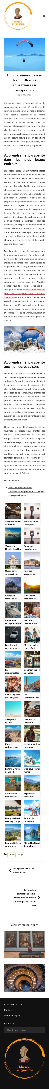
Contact (8, 1010)
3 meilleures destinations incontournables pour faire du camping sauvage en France (26, 491)
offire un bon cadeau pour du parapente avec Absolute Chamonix (24, 293)
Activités (11, 855)
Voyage (20, 855)
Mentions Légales (12, 1015)
